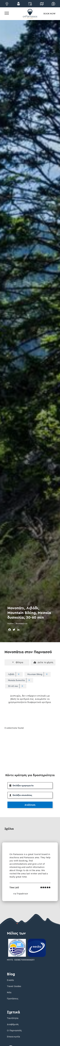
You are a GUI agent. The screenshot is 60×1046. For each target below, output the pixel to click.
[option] (30, 871)
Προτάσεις (12, 998)
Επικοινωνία (13, 1036)
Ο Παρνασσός (14, 1030)
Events (10, 980)
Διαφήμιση (12, 1024)
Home (10, 623)
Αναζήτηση (30, 804)
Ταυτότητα (12, 1018)
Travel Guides (14, 986)
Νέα (9, 992)
